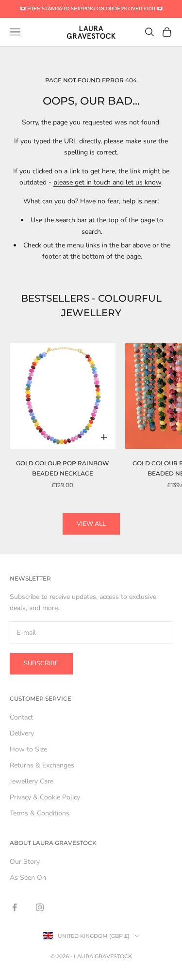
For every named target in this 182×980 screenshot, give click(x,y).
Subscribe (41, 663)
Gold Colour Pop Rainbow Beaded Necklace (62, 467)
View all (91, 524)
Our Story (25, 861)
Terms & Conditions (39, 813)
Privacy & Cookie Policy (45, 797)
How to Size (28, 749)
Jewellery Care (31, 781)
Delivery (22, 733)
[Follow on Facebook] (14, 907)
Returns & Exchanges (42, 765)
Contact (21, 717)
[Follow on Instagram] (40, 907)
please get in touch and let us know (107, 182)
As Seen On (28, 877)
